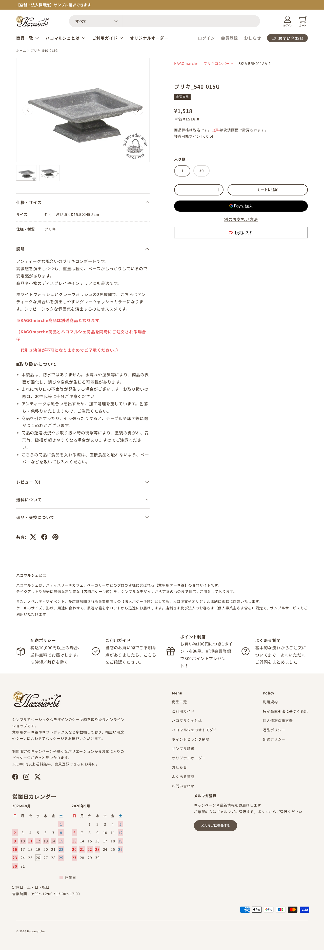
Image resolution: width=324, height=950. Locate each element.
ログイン (206, 38)
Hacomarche (36, 931)
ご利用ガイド (105, 38)
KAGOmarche (186, 63)
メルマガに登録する (215, 825)
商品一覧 (24, 38)
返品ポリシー (274, 729)
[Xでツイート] (33, 536)
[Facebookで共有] (44, 536)
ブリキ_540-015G (44, 50)
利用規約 (270, 701)
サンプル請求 (183, 748)
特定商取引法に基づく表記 (285, 711)
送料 (216, 129)
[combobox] (164, 21)
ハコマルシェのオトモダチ (194, 729)
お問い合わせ (183, 785)
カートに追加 (267, 189)
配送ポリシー (274, 739)
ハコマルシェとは (62, 38)
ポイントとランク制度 (190, 739)
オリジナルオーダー (149, 38)
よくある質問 (183, 776)
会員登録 (229, 38)
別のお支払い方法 (241, 219)
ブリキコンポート (218, 63)
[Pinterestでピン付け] (55, 536)
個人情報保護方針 (278, 720)
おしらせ (252, 38)
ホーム (21, 50)
